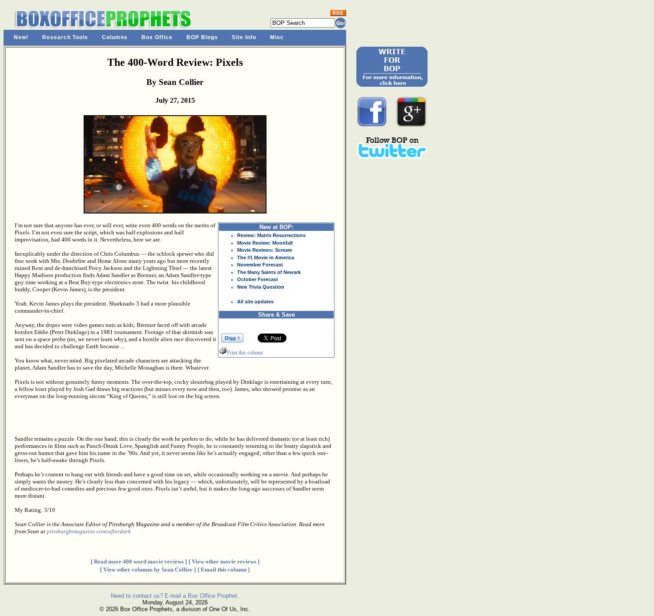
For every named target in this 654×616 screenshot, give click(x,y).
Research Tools (65, 37)
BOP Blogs (202, 37)
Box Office (157, 37)
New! (21, 37)
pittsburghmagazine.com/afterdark (89, 531)
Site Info (244, 37)
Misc (277, 37)
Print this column (245, 353)
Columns (115, 37)
